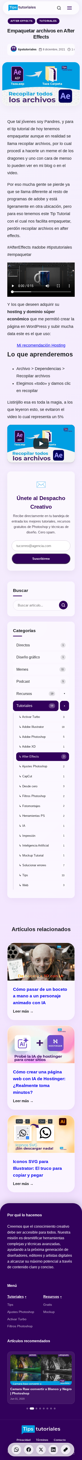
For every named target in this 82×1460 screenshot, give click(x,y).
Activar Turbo (16, 1319)
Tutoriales (48, 21)
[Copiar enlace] (65, 1449)
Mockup (49, 1312)
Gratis (47, 1304)
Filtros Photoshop (20, 1326)
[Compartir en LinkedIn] (53, 1449)
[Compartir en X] (41, 1449)
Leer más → (23, 1011)
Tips (10, 1304)
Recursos (51, 1296)
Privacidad (24, 1440)
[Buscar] (59, 8)
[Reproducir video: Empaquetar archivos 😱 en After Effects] (41, 443)
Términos (42, 1440)
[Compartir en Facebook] (28, 1449)
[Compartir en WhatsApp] (16, 1449)
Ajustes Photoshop (20, 1312)
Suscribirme (41, 558)
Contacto (60, 1440)
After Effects (21, 21)
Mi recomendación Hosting (41, 345)
